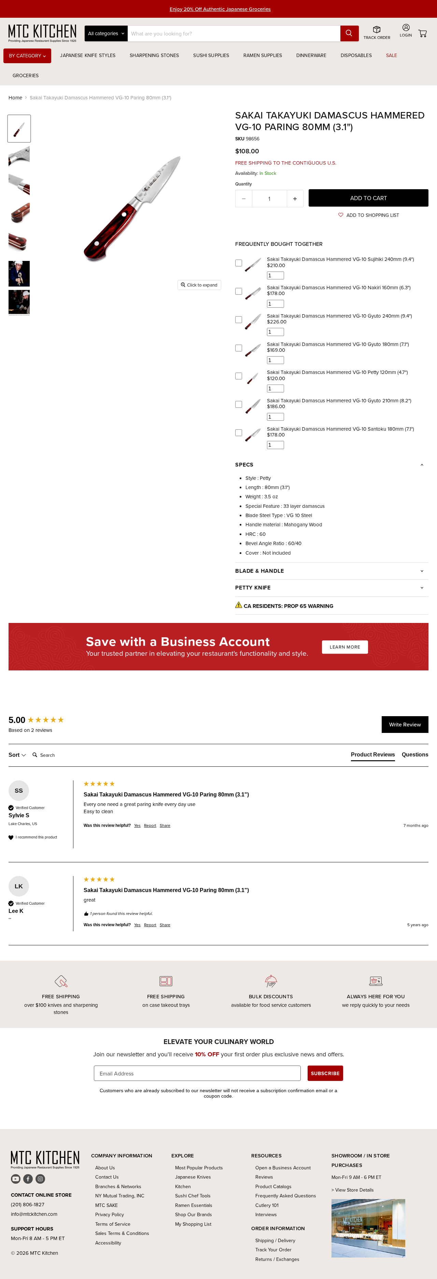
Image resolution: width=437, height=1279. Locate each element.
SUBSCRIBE (325, 1073)
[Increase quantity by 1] (295, 198)
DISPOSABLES (356, 55)
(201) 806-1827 (27, 1204)
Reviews (264, 1176)
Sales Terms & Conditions (122, 1233)
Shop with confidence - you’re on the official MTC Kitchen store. (220, 9)
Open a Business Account (283, 1167)
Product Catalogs (273, 1186)
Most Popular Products (199, 1167)
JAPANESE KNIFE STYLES (87, 55)
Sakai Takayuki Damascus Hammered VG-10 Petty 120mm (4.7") (337, 372)
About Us (105, 1167)
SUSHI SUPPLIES (211, 55)
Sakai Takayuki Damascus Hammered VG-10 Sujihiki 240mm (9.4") (340, 259)
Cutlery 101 (267, 1205)
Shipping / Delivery (275, 1240)
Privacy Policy (109, 1214)
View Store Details (354, 1189)
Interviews (266, 1214)
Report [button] (150, 825)
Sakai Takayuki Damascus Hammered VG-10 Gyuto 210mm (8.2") (339, 400)
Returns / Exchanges (277, 1259)
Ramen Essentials (193, 1205)
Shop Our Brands (193, 1214)
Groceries (26, 75)
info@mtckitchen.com (34, 1214)
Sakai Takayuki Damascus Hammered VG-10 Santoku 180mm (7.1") (340, 428)
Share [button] (165, 825)
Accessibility (108, 1242)
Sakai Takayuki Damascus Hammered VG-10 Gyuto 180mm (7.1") (338, 344)
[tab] (373, 756)
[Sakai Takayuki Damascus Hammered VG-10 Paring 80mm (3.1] (19, 128)
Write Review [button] (405, 724)
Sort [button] (15, 755)
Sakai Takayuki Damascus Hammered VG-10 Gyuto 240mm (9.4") (339, 315)
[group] (44, 720)
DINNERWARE (311, 55)
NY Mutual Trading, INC (119, 1195)
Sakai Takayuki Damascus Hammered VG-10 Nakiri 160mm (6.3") (339, 287)
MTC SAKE (106, 1205)
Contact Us (107, 1176)
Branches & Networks (118, 1186)
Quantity (243, 183)
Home (15, 97)
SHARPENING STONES (154, 55)
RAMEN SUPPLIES (262, 55)
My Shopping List (193, 1224)
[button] (368, 215)
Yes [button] (137, 825)
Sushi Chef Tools (193, 1195)
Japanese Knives (193, 1176)
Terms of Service (112, 1224)
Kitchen (183, 1186)
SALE (391, 55)
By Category (26, 55)
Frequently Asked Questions (285, 1195)
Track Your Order (273, 1249)
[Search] (349, 33)
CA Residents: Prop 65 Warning (289, 606)
